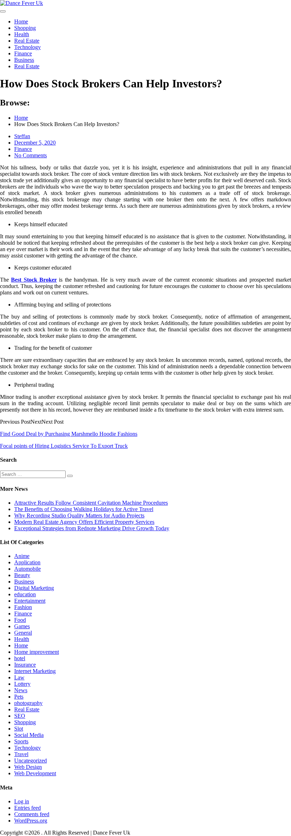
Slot (18, 729)
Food (20, 620)
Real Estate (26, 41)
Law (19, 677)
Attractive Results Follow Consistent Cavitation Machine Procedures (91, 503)
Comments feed (31, 814)
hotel (19, 658)
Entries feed (27, 808)
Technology (27, 47)
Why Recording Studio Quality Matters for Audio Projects (79, 515)
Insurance (25, 665)
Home (21, 21)
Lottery (22, 684)
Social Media (29, 735)
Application (27, 562)
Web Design (28, 767)
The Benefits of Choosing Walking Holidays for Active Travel (83, 509)
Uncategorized (30, 761)
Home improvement (36, 652)
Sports (21, 741)
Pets (18, 697)
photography (28, 703)
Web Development (35, 773)
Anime (21, 556)
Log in (21, 801)
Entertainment (29, 601)
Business (24, 60)
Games (22, 626)
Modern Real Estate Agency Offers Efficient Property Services (84, 522)
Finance (23, 53)
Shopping (25, 28)
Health (21, 34)
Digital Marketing (34, 588)
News (20, 690)
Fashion (23, 607)
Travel (21, 754)
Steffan (22, 136)
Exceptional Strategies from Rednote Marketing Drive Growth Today (91, 528)
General (23, 633)
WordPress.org (30, 821)
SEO (19, 716)
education (25, 594)
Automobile (27, 569)
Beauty (22, 575)
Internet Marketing (35, 671)
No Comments (30, 155)
